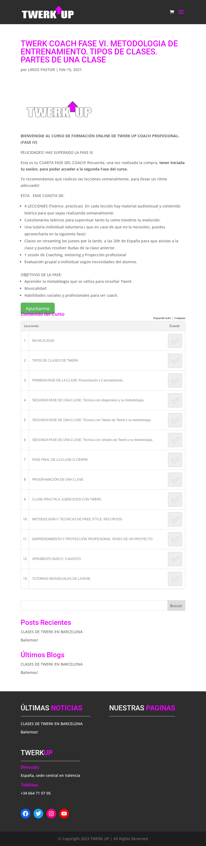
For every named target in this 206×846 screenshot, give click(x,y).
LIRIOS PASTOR (41, 69)
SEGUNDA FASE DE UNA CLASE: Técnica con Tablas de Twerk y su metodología (91, 420)
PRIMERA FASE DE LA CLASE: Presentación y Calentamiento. (77, 380)
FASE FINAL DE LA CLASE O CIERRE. (60, 460)
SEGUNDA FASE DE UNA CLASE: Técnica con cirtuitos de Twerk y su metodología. (92, 440)
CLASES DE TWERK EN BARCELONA (52, 631)
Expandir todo (162, 318)
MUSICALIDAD (43, 341)
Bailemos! (29, 640)
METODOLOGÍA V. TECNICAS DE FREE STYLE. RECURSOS (77, 519)
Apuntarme (38, 308)
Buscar (176, 605)
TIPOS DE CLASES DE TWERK (55, 360)
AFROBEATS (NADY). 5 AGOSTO (56, 559)
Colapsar (179, 318)
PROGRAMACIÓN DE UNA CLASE (57, 479)
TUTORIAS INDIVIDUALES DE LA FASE (61, 579)
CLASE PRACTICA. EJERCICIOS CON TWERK (66, 499)
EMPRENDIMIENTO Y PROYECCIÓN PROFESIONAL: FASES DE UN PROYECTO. (92, 539)
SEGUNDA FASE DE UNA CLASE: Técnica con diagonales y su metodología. (88, 400)
